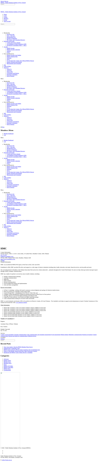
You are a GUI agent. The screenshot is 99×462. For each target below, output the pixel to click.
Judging (9, 51)
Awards (6, 47)
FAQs (8, 52)
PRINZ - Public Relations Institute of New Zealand (13, 2)
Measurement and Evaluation (14, 63)
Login (5, 15)
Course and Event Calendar (13, 42)
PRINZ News (7, 368)
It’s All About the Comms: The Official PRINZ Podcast (20, 60)
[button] (49, 78)
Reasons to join (10, 34)
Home (5, 14)
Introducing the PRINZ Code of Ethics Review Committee (18, 352)
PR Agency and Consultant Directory (16, 40)
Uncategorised (7, 370)
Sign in (2, 1)
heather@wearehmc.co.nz (7, 256)
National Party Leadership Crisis (12, 348)
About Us (6, 67)
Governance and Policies (13, 73)
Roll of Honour (10, 76)
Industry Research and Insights (14, 62)
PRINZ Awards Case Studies (14, 55)
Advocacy (9, 70)
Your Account (7, 21)
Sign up (6, 1)
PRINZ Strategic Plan (12, 56)
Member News (7, 361)
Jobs (5, 65)
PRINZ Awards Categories (13, 49)
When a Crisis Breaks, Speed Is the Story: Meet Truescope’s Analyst (20, 351)
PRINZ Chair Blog (8, 367)
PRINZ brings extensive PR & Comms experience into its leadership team (22, 349)
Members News (7, 363)
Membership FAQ (11, 37)
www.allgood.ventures (21, 302)
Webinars (9, 58)
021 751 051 (4, 255)
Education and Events (9, 41)
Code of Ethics (7, 66)
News (8, 59)
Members (6, 18)
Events (5, 20)
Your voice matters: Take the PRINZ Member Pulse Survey (18, 347)
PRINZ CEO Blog (8, 366)
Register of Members (12, 38)
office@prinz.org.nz (7, 460)
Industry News (7, 360)
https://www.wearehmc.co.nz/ (8, 259)
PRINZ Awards (10, 48)
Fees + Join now (11, 35)
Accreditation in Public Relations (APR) (16, 44)
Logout (5, 17)
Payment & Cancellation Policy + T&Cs (16, 45)
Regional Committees (12, 74)
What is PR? (10, 72)
